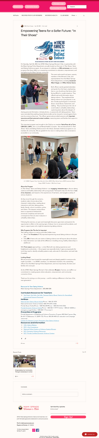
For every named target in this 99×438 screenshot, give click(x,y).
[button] (84, 15)
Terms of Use (49, 437)
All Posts (16, 15)
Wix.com (43, 437)
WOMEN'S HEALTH (51, 15)
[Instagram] (33, 430)
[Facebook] (37, 430)
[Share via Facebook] (21, 338)
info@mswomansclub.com (27, 423)
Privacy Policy (56, 437)
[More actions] (77, 26)
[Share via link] (25, 338)
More (73, 15)
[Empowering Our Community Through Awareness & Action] (24, 361)
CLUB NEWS (64, 15)
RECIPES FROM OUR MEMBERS (32, 15)
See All (84, 352)
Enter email (54, 409)
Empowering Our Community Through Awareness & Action (23, 371)
